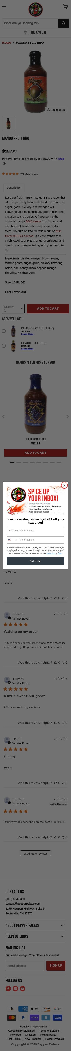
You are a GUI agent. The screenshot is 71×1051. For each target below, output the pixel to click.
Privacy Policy (51, 553)
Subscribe (35, 561)
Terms (60, 553)
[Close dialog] (64, 485)
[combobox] (12, 540)
